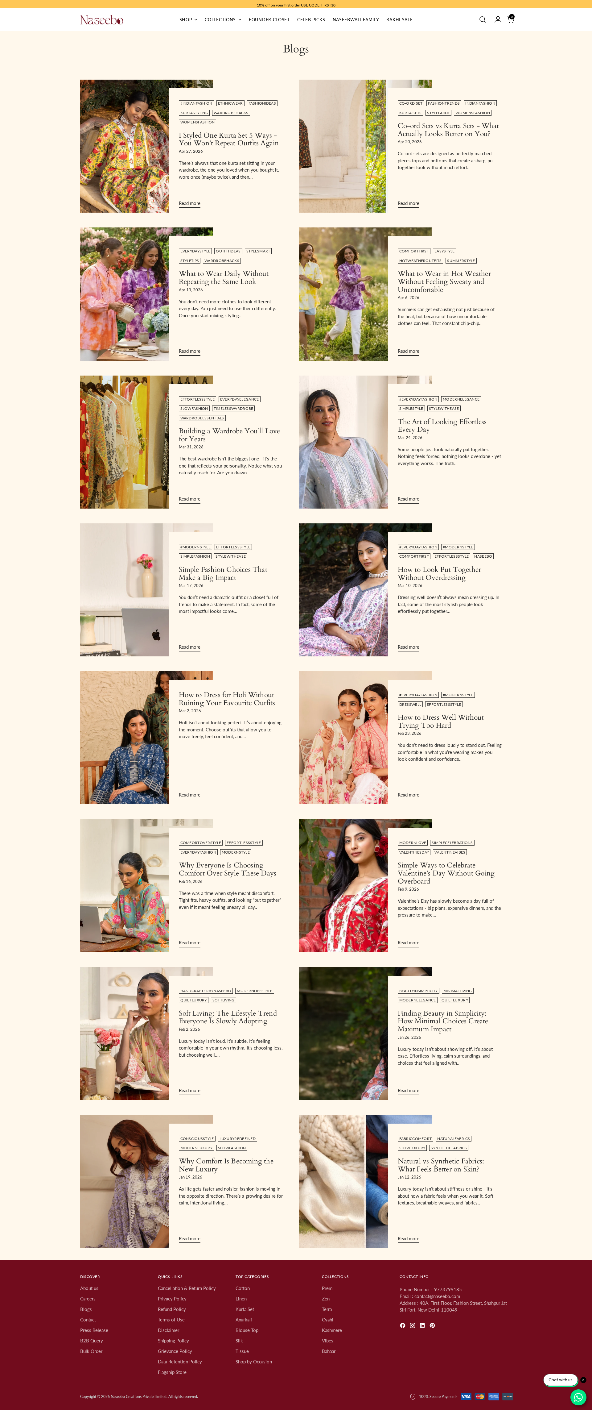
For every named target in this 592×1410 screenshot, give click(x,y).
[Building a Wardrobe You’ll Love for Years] (146, 442)
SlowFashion (194, 408)
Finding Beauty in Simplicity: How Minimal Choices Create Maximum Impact (443, 1021)
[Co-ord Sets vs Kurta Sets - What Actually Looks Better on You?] (365, 146)
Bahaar (328, 1351)
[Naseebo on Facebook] (403, 1326)
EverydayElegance (239, 399)
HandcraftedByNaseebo (206, 991)
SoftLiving (223, 1000)
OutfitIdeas (228, 251)
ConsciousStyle (197, 1139)
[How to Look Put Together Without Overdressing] (365, 589)
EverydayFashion (198, 852)
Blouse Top (247, 1330)
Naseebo (483, 556)
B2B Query (91, 1340)
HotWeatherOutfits (420, 261)
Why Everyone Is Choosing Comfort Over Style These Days (228, 869)
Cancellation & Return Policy (187, 1288)
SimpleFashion (195, 556)
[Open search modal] (482, 19)
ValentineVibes (449, 852)
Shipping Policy (173, 1340)
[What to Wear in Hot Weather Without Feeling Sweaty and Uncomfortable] (365, 293)
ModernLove (412, 843)
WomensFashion (197, 122)
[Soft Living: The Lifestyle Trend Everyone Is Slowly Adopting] (146, 1033)
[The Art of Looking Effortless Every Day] (365, 442)
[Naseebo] (101, 20)
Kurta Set (245, 1309)
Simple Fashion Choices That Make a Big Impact (223, 573)
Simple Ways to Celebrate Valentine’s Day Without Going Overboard (446, 873)
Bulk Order (91, 1351)
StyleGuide (438, 113)
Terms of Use (171, 1319)
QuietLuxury (193, 1000)
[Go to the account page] (495, 19)
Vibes (327, 1340)
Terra (327, 1309)
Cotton (243, 1288)
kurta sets (410, 113)
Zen (326, 1298)
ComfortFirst (414, 251)
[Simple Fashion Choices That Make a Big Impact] (146, 589)
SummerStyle (461, 261)
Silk (239, 1340)
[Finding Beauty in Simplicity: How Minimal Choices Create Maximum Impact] (365, 1033)
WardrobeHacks (231, 113)
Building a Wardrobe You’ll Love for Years (229, 435)
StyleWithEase (444, 408)
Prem (327, 1288)
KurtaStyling (194, 113)
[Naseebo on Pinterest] (433, 1326)
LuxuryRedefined (238, 1139)
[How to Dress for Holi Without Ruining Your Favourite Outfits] (146, 737)
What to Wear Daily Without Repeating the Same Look (224, 277)
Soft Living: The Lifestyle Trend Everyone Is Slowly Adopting (228, 1017)
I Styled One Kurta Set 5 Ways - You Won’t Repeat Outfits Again (229, 139)
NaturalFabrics (453, 1139)
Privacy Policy (172, 1298)
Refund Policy (172, 1309)
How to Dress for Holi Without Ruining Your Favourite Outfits (227, 699)
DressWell (410, 704)
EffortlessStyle (197, 399)
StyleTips (189, 261)
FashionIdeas (262, 103)
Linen (241, 1298)
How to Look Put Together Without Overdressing (439, 573)
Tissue (242, 1351)
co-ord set (411, 103)
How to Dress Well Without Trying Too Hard (441, 721)
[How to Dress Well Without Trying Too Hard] (365, 737)
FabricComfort (415, 1139)
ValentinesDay (414, 852)
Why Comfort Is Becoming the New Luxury (226, 1165)
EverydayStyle (195, 251)
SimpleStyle (411, 408)
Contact (88, 1319)
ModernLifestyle (254, 991)
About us (89, 1288)
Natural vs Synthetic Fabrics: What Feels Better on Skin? (441, 1165)
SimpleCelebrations (452, 843)
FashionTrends (444, 103)
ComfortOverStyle (200, 843)
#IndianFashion (196, 103)
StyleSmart (258, 251)
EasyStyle (444, 251)
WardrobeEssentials (202, 418)
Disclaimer (168, 1330)
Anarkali (244, 1319)
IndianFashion (480, 103)
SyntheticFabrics (449, 1148)
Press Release (94, 1330)
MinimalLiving (457, 991)
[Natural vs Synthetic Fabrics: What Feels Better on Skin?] (365, 1181)
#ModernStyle (195, 547)
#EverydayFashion (418, 399)
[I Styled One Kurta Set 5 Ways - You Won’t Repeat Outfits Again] (146, 146)
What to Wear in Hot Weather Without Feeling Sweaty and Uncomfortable (444, 281)
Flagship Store (172, 1372)
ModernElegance (461, 399)
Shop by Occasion (254, 1361)
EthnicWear (230, 103)
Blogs (86, 1309)
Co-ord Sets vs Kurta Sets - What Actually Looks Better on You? (448, 130)
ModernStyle (236, 852)
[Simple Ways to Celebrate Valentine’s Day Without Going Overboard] (365, 885)
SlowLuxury (412, 1148)
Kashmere (332, 1330)
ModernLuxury (196, 1148)
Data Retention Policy (180, 1361)
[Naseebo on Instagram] (413, 1326)
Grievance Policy (175, 1351)
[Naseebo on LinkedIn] (423, 1326)
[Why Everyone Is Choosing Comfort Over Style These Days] (146, 885)
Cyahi (327, 1319)
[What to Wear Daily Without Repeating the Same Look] (146, 293)
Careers (88, 1298)
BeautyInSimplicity (418, 991)
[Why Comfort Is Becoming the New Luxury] (146, 1181)
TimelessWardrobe (233, 408)
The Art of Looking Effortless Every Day (442, 426)
